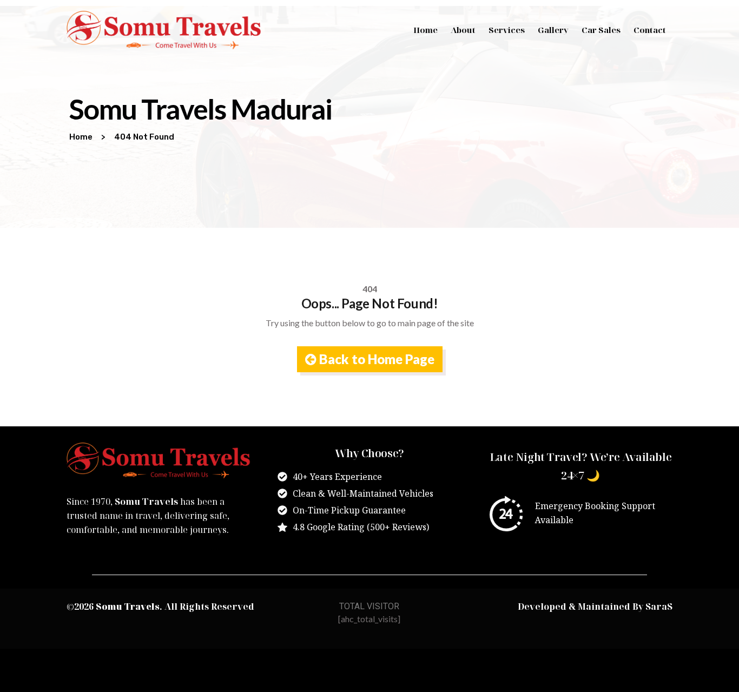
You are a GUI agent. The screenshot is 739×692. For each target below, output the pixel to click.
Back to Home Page (375, 359)
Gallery (553, 29)
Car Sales (601, 29)
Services (507, 29)
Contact (650, 29)
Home (425, 29)
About (463, 29)
